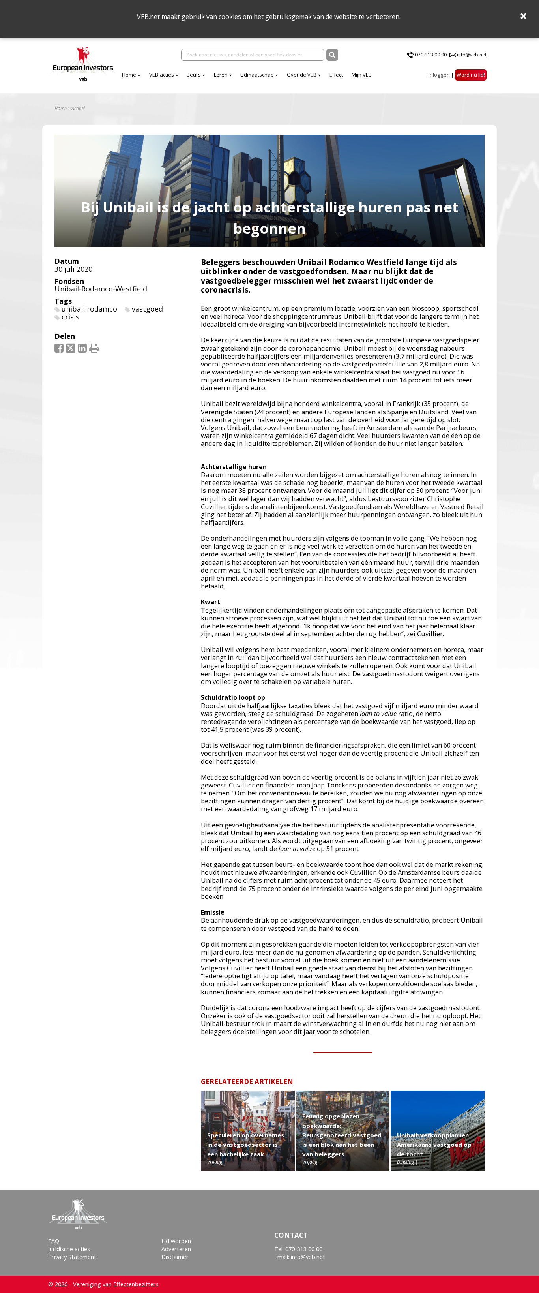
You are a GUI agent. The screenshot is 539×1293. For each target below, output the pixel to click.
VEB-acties (161, 74)
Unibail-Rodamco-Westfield (100, 288)
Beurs (194, 74)
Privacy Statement (72, 1257)
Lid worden (176, 1241)
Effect (336, 74)
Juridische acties (69, 1249)
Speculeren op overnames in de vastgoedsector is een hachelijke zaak (245, 1144)
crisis (70, 316)
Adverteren (176, 1249)
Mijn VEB (362, 74)
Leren (221, 74)
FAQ (53, 1241)
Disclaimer (175, 1257)
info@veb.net (472, 54)
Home (129, 74)
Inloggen (439, 74)
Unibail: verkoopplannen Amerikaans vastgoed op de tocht (434, 1144)
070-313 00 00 (431, 54)
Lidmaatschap (257, 74)
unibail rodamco (89, 309)
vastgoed (147, 309)
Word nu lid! (471, 74)
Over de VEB (301, 74)
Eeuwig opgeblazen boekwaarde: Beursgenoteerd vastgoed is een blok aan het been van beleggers (342, 1135)
